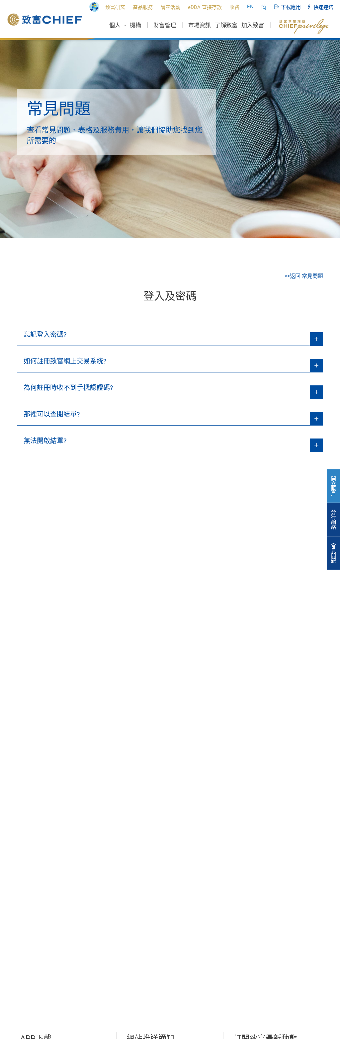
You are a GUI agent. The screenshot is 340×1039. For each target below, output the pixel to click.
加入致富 (252, 25)
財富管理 (164, 25)
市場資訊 (199, 25)
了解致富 (226, 25)
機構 (135, 25)
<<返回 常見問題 (304, 276)
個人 (115, 25)
